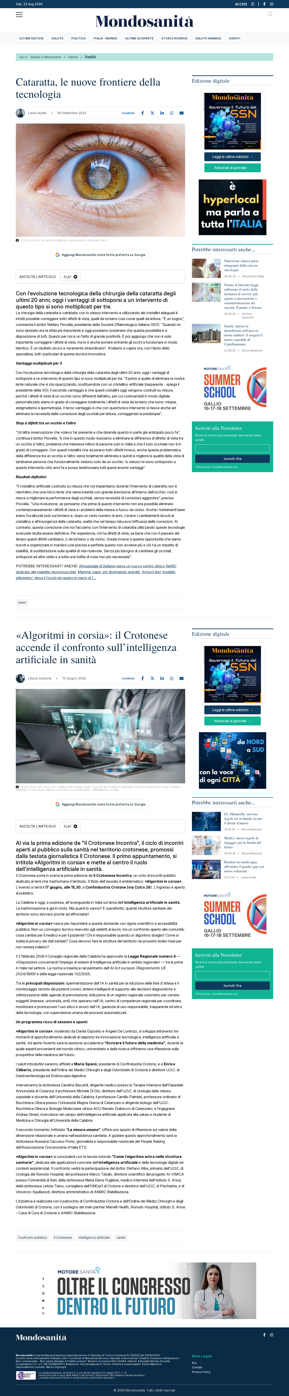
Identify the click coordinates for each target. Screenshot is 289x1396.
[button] (245, 5)
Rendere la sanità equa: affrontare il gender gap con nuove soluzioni (244, 866)
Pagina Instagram (269, 4)
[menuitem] (31, 38)
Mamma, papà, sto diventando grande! (109, 572)
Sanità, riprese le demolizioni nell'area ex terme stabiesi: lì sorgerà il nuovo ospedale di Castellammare (243, 335)
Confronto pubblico (32, 1237)
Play (67, 277)
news (22, 602)
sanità (121, 1237)
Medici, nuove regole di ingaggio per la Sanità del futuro (242, 842)
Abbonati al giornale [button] (230, 167)
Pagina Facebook (262, 4)
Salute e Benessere (45, 57)
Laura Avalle (37, 113)
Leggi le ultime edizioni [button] (230, 156)
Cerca (270, 15)
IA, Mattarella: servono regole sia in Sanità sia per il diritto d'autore (243, 818)
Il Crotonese (63, 1237)
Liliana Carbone (39, 678)
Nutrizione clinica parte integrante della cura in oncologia (241, 265)
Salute (73, 57)
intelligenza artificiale (94, 1237)
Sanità (90, 57)
